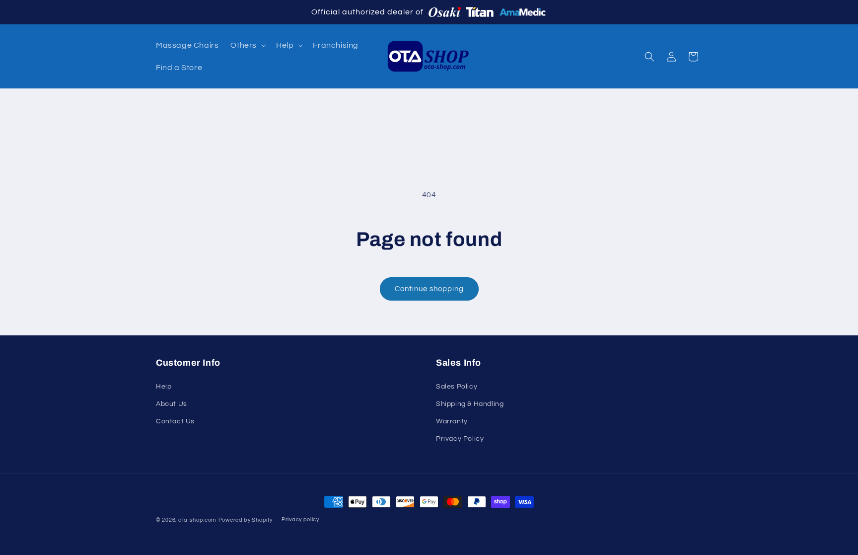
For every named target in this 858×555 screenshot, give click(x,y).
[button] (247, 45)
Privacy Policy (460, 438)
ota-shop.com (197, 520)
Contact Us (175, 421)
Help (163, 386)
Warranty (452, 421)
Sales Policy (456, 386)
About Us (171, 403)
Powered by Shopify (245, 520)
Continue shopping (429, 289)
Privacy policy (300, 519)
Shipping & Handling (469, 403)
